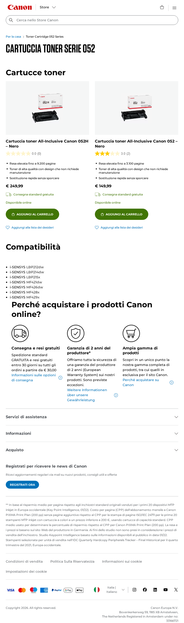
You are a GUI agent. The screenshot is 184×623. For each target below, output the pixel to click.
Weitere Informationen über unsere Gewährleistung (87, 395)
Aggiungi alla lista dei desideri (33, 227)
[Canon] (20, 7)
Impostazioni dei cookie (26, 571)
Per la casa (13, 36)
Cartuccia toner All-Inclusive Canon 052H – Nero (47, 144)
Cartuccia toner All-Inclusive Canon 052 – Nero (136, 144)
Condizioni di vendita (24, 561)
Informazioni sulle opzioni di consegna (34, 377)
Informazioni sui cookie (122, 561)
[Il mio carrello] (162, 7)
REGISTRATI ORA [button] (22, 484)
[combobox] (92, 20)
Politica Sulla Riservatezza (72, 561)
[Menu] (174, 7)
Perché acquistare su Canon (141, 382)
